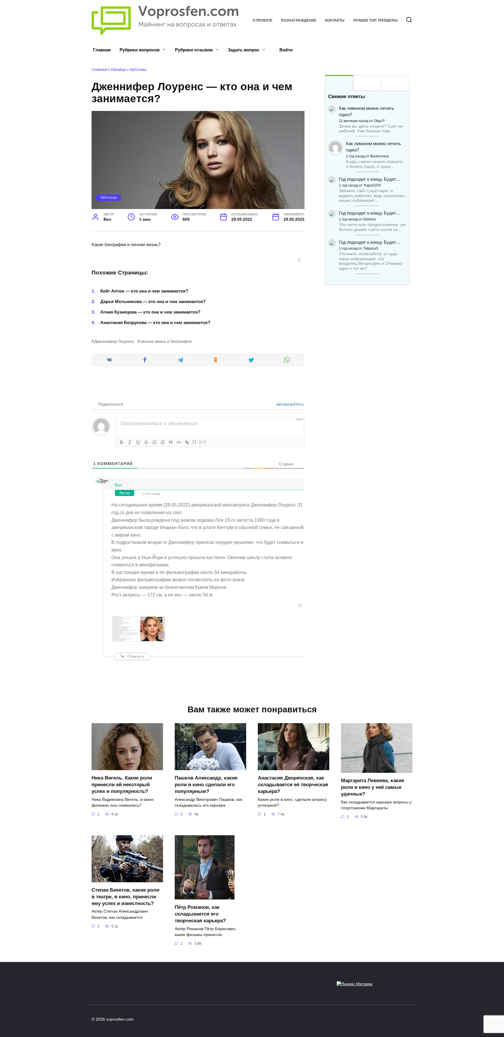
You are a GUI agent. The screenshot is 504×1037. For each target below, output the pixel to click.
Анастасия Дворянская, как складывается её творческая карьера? (293, 784)
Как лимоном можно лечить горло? (366, 111)
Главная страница (109, 70)
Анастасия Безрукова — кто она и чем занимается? (155, 322)
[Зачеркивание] (146, 442)
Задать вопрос (243, 49)
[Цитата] (171, 442)
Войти (285, 49)
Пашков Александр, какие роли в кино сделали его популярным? (206, 784)
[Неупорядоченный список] (162, 442)
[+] (203, 442)
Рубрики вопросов (140, 49)
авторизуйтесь (289, 404)
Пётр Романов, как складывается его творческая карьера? (200, 913)
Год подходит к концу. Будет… (369, 179)
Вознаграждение (298, 20)
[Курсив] (130, 442)
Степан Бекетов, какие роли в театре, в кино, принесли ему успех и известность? (125, 896)
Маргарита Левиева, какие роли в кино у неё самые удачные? (372, 787)
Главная (102, 49)
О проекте (262, 20)
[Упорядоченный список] (154, 442)
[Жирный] (122, 442)
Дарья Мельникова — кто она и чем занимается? (153, 301)
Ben (119, 485)
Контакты (334, 20)
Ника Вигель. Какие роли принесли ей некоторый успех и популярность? (122, 784)
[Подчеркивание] (138, 442)
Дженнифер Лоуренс (114, 341)
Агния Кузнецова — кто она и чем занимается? (150, 311)
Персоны (138, 70)
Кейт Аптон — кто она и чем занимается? (144, 290)
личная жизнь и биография (166, 341)
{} (194, 442)
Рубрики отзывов (194, 49)
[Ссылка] (187, 442)
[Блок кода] (179, 442)
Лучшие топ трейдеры (375, 20)
